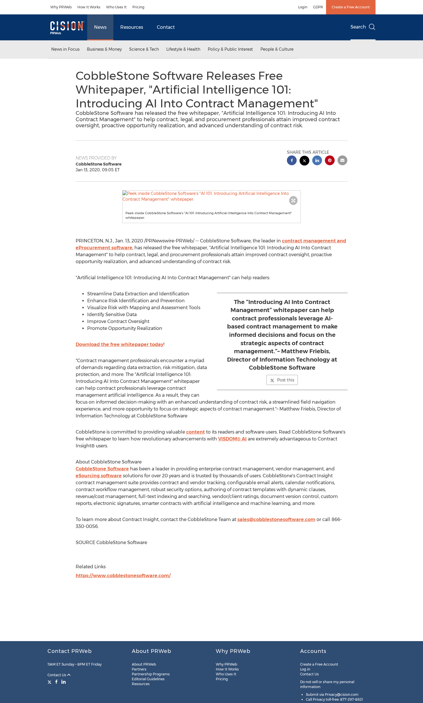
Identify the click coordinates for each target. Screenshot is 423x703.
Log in (305, 669)
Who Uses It (116, 7)
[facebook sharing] (292, 161)
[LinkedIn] (63, 682)
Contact (166, 27)
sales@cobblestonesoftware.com (276, 519)
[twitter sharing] (304, 161)
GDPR (318, 7)
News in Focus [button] (65, 49)
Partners (139, 669)
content (195, 432)
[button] (211, 196)
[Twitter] (50, 682)
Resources (131, 27)
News (100, 27)
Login (302, 7)
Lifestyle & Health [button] (183, 49)
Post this (285, 380)
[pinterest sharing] (330, 161)
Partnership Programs (151, 674)
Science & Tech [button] (144, 49)
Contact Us (57, 675)
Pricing (138, 7)
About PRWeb (144, 664)
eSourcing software (99, 475)
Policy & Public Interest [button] (230, 49)
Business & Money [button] (104, 49)
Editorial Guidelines (148, 679)
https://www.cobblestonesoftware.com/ (123, 575)
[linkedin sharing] (317, 161)
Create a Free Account (351, 7)
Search (358, 27)
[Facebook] (56, 682)
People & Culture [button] (277, 49)
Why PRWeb (61, 7)
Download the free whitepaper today (119, 344)
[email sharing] (342, 161)
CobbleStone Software (102, 469)
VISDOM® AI (232, 439)
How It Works (88, 7)
